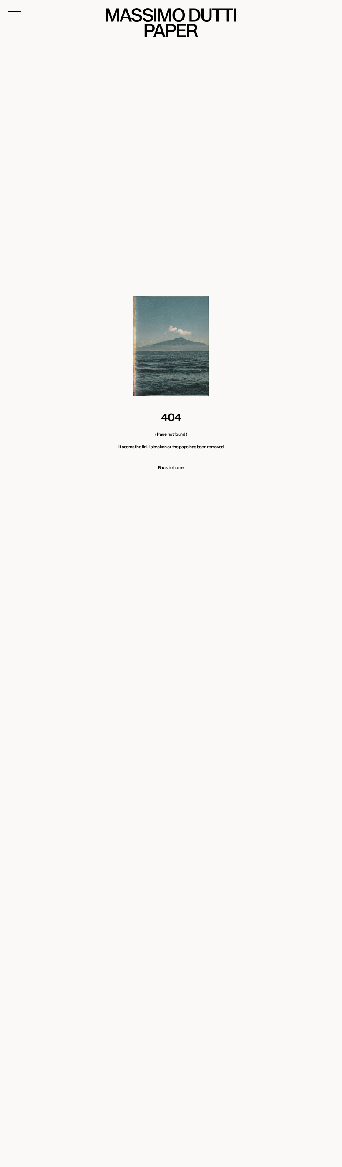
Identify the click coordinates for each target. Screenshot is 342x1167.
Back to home (171, 468)
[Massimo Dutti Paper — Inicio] (171, 22)
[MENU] (14, 13)
